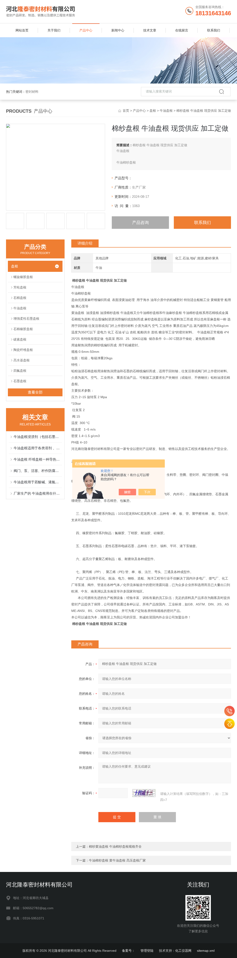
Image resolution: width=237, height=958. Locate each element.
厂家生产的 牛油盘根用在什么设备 (38, 493)
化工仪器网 (183, 950)
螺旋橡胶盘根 (23, 277)
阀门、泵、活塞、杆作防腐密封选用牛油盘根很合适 (38, 471)
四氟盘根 (19, 370)
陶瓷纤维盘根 (23, 350)
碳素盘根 (19, 339)
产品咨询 (140, 222)
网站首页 (22, 30)
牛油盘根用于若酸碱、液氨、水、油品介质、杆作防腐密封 (38, 482)
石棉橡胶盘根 (23, 329)
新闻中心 (117, 30)
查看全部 (35, 392)
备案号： (128, 950)
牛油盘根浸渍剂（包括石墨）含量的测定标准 (38, 437)
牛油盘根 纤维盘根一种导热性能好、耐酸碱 (38, 459)
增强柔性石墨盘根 (26, 318)
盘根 (153, 110)
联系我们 (213, 30)
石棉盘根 (19, 298)
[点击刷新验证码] (144, 793)
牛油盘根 (166, 110)
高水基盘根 (21, 360)
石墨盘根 (19, 381)
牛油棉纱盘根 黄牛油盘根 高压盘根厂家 (117, 860)
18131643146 (229, 711)
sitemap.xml (206, 950)
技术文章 (149, 30)
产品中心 (85, 30)
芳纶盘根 (19, 287)
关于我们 (53, 30)
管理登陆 (146, 950)
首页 (126, 110)
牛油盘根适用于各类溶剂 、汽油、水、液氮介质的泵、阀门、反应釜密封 (38, 448)
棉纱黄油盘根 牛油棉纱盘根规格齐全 (115, 846)
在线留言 (181, 30)
